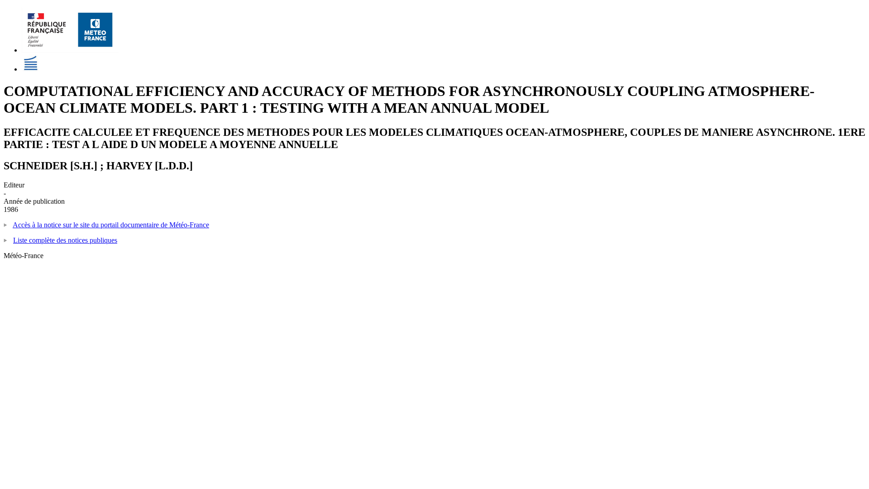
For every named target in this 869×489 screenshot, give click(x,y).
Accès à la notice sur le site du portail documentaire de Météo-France (111, 225)
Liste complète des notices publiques (65, 240)
